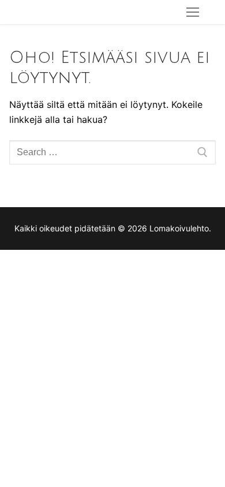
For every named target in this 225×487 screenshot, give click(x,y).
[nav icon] (192, 12)
